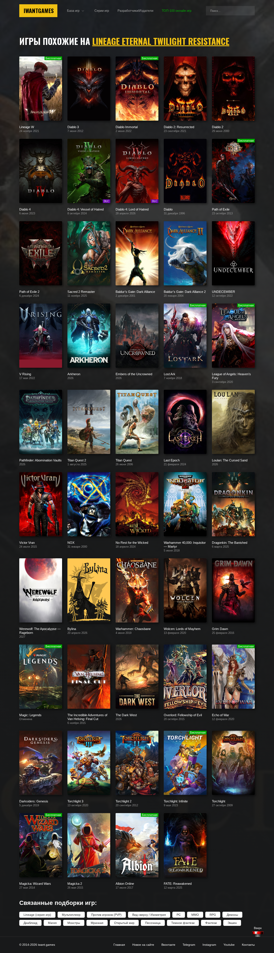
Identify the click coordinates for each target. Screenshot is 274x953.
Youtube (229, 944)
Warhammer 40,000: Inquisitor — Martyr (185, 544)
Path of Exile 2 (29, 291)
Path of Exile (220, 209)
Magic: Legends (30, 715)
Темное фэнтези (183, 923)
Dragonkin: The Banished (229, 542)
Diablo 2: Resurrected (179, 127)
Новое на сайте (143, 944)
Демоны (232, 914)
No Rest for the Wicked (132, 542)
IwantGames (39, 10)
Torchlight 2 (123, 801)
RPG (213, 914)
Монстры (73, 923)
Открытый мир (124, 923)
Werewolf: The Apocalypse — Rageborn (40, 630)
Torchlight (218, 801)
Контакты (248, 944)
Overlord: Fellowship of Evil (183, 715)
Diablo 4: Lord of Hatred (132, 209)
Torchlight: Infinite (176, 801)
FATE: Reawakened (178, 883)
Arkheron (73, 374)
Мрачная (97, 923)
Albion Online (125, 883)
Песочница (153, 923)
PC (179, 914)
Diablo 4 (25, 209)
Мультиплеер (71, 914)
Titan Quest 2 (76, 460)
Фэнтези (211, 923)
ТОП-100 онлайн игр (176, 10)
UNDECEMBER (223, 291)
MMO (195, 914)
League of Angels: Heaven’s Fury (231, 375)
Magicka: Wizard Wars (35, 883)
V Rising (25, 374)
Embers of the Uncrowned (134, 374)
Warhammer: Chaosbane (133, 628)
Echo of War (220, 715)
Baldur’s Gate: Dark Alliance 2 (185, 291)
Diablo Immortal (127, 127)
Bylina (71, 628)
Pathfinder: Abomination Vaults (40, 460)
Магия (52, 923)
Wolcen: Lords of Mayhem (182, 628)
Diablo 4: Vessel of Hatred (85, 209)
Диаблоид (30, 923)
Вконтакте (168, 944)
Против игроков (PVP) (106, 914)
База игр (73, 10)
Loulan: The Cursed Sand (229, 460)
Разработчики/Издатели (135, 10)
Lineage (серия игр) (37, 914)
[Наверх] (257, 934)
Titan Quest (124, 460)
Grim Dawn (220, 628)
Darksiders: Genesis (33, 801)
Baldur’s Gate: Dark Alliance (135, 291)
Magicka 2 (74, 883)
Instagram (209, 944)
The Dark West (126, 715)
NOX (70, 542)
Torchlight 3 (75, 801)
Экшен (232, 923)
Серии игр (101, 10)
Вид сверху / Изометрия (149, 914)
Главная (119, 944)
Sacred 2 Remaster (81, 291)
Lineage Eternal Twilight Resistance (160, 41)
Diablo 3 (73, 127)
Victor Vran (27, 542)
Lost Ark (169, 374)
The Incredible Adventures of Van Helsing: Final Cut (87, 716)
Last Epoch (172, 460)
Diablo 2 (217, 127)
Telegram (189, 944)
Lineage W (26, 127)
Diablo (168, 209)
